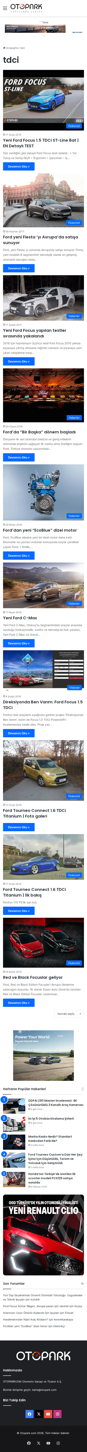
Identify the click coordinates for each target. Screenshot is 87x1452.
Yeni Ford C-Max (20, 618)
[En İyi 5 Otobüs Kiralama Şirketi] (14, 1124)
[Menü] (5, 9)
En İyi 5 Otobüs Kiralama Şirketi (51, 1119)
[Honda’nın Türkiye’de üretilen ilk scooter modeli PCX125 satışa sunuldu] (14, 1179)
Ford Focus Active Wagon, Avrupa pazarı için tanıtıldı (36, 1306)
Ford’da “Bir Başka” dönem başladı (39, 432)
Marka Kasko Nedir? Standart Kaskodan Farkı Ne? (50, 1139)
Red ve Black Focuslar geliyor (33, 977)
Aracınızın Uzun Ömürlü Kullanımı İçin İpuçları (31, 1312)
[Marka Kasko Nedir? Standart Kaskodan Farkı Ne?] (14, 1142)
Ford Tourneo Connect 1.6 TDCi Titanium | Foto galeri (34, 813)
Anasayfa (11, 48)
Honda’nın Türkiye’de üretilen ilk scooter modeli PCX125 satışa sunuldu (51, 1178)
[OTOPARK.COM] (26, 8)
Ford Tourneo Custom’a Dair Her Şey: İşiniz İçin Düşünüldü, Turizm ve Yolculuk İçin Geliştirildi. (55, 1159)
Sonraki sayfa (65, 1013)
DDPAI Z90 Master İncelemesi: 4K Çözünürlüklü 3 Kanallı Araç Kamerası (55, 1103)
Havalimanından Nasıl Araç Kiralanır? (25, 1319)
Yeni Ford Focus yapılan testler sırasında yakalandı (34, 333)
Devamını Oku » (19, 166)
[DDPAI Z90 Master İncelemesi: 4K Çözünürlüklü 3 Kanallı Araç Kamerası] (14, 1106)
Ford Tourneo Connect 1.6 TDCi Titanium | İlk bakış (34, 892)
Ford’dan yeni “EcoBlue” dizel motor (40, 530)
